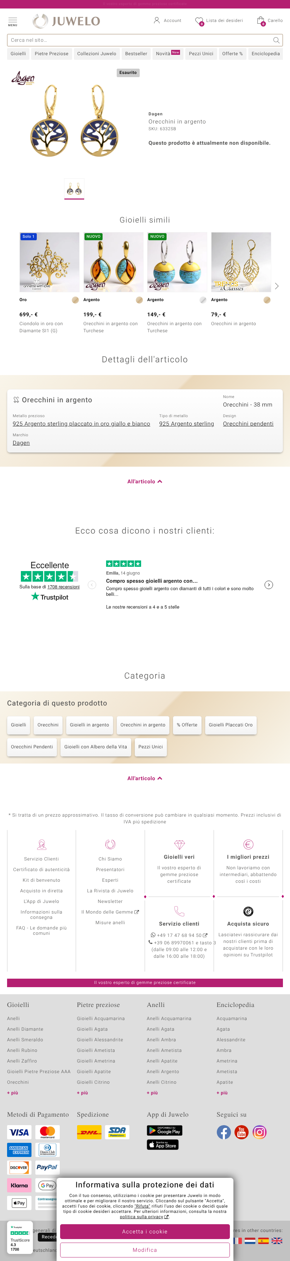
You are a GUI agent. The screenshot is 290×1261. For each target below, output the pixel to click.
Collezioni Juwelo (96, 54)
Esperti (110, 880)
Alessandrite (231, 1040)
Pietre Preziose (51, 54)
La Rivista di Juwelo (110, 891)
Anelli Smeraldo (25, 1040)
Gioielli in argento (89, 725)
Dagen (21, 443)
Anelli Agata (161, 1029)
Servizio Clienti (41, 859)
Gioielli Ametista (96, 1050)
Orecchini (48, 725)
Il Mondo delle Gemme (107, 912)
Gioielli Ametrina (96, 1061)
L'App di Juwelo (41, 901)
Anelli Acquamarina (169, 1018)
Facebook (224, 1132)
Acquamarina (232, 1018)
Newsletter (110, 901)
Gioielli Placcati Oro (231, 725)
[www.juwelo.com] (277, 1241)
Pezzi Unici (201, 54)
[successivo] (275, 285)
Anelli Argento (163, 1072)
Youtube (241, 1132)
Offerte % (232, 54)
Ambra (224, 1050)
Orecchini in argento (143, 725)
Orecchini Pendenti (32, 747)
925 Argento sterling (186, 424)
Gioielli (18, 54)
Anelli (13, 1018)
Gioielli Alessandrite (100, 1040)
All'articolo (141, 482)
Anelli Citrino (161, 1082)
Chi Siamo (110, 859)
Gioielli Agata (92, 1029)
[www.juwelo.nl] (250, 1241)
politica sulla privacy (141, 1217)
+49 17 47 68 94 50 (179, 935)
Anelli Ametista (164, 1050)
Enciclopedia (266, 54)
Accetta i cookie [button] (145, 1232)
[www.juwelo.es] (263, 1241)
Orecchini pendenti (248, 424)
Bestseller (136, 54)
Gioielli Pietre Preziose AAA (39, 1072)
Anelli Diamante (25, 1029)
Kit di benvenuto (41, 880)
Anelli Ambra (161, 1040)
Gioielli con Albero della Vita (95, 747)
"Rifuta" (143, 1206)
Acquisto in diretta (41, 891)
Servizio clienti (179, 924)
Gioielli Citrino (93, 1082)
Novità (167, 53)
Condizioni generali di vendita (40, 1231)
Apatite (225, 1082)
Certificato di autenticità (41, 869)
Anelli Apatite (162, 1061)
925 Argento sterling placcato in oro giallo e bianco (81, 424)
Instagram (260, 1132)
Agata (223, 1029)
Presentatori (110, 869)
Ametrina (227, 1061)
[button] (12, 21)
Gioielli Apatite (94, 1072)
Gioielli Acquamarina (101, 1018)
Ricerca (277, 40)
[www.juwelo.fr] (236, 1241)
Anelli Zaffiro (22, 1061)
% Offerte (187, 725)
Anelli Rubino (22, 1050)
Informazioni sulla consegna (41, 915)
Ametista (227, 1072)
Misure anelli (110, 923)
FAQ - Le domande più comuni (41, 931)
